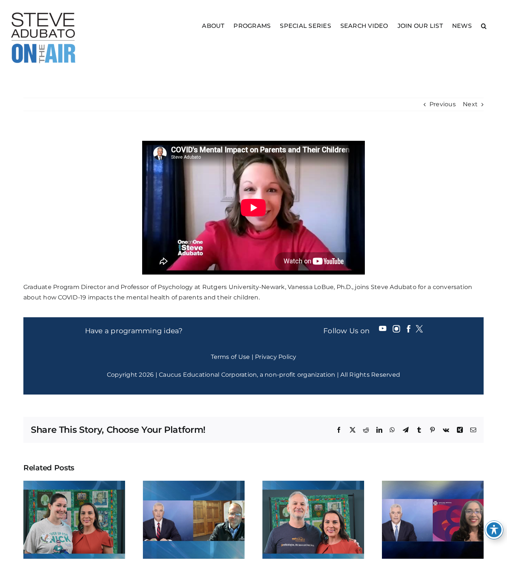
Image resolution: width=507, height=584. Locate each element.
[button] (484, 25)
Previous (442, 104)
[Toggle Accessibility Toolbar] (494, 530)
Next (470, 104)
